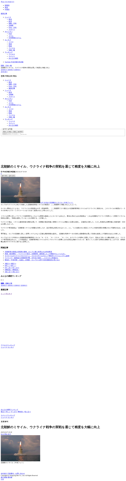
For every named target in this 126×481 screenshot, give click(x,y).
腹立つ (3, 412)
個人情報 (4, 477)
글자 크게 (12, 175)
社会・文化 (13, 27)
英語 (6, 7)
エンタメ (8, 40)
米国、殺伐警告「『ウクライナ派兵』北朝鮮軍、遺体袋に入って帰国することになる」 (35, 254)
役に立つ (27, 412)
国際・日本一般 (6, 65)
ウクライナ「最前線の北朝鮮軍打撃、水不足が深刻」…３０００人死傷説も (31, 258)
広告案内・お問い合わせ (16, 473)
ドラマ (11, 42)
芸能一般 (12, 50)
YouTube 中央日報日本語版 (14, 62)
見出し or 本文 (7, 131)
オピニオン (9, 31)
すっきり (14, 412)
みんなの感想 (13, 58)
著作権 (9, 477)
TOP (2, 479)
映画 (10, 46)
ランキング (9, 52)
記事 (6, 283)
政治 (10, 19)
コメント (12, 56)
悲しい (8, 412)
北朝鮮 (11, 25)
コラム (11, 36)
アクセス (12, 54)
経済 (10, 21)
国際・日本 (13, 23)
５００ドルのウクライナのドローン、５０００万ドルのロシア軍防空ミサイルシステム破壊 (37, 256)
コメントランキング (8, 415)
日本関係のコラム (15, 38)
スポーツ (12, 29)
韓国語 (7, 5)
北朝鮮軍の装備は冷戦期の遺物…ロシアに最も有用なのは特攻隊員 (28, 252)
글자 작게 (4, 175)
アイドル (12, 48)
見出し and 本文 (18, 131)
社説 (10, 33)
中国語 (7, 9)
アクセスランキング (8, 345)
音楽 (10, 44)
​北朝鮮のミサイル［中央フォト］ (62, 202)
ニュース (8, 17)
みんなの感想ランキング (9, 409)
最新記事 (4, 13)
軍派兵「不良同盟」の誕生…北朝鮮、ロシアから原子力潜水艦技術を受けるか (32, 260)
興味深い (21, 412)
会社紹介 (4, 473)
